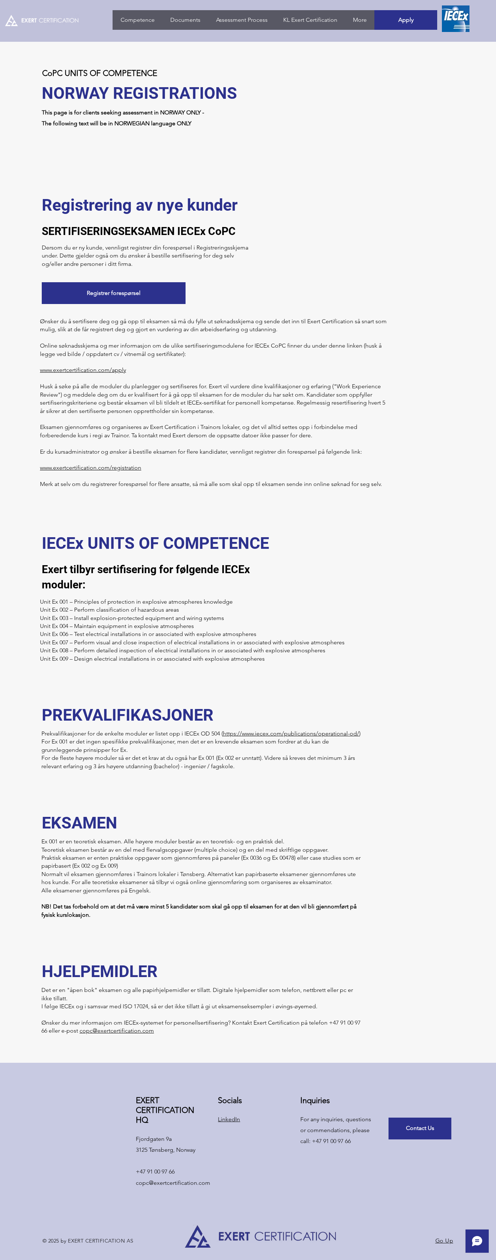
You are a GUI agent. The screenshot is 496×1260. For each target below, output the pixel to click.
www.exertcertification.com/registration (90, 467)
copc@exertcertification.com (117, 1030)
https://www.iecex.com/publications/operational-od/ (291, 733)
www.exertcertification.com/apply (83, 369)
